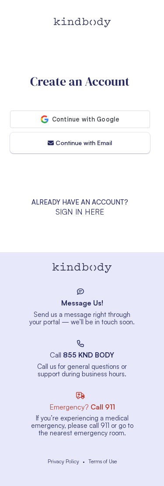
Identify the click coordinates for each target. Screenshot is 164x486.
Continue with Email (84, 142)
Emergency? (82, 407)
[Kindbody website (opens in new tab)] (82, 268)
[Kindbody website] (82, 22)
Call (82, 355)
